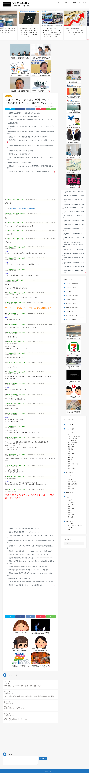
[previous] (1, 25)
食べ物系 (70, 517)
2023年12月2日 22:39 (9, 715)
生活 (67, 497)
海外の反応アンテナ (72, 307)
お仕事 (70, 500)
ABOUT (58, 3)
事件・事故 (71, 447)
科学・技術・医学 (73, 464)
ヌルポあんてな (71, 303)
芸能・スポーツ (71, 521)
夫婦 (69, 510)
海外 (69, 461)
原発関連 (70, 449)
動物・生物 (71, 508)
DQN (69, 475)
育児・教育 (71, 514)
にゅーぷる (69, 311)
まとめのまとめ (71, 319)
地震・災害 (71, 453)
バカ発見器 (71, 479)
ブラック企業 (72, 482)
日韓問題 (70, 457)
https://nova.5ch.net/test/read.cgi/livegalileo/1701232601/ (25, 208)
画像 (69, 529)
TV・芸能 (71, 523)
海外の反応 (69, 492)
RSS (74, 3)
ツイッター (69, 424)
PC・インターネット (74, 436)
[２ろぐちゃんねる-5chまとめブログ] (16, 7)
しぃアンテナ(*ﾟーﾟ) (72, 283)
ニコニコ (70, 477)
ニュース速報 (70, 429)
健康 (69, 506)
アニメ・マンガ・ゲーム (75, 525)
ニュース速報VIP (73, 442)
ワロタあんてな (71, 287)
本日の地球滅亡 (72, 484)
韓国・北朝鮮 (72, 468)
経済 (69, 466)
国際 (69, 451)
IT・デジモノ (72, 432)
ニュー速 (69, 291)
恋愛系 (70, 512)
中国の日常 (71, 444)
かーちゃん (71, 502)
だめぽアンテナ (71, 299)
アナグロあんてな (71, 315)
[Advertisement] (30, 185)
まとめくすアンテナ (72, 295)
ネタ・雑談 (8, 96)
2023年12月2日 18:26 (9, 683)
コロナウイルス (72, 438)
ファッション (72, 504)
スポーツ (70, 527)
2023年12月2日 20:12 (9, 703)
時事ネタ (70, 459)
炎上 (69, 486)
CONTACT (67, 3)
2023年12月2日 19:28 (9, 693)
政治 (69, 455)
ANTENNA (82, 3)
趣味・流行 (71, 488)
